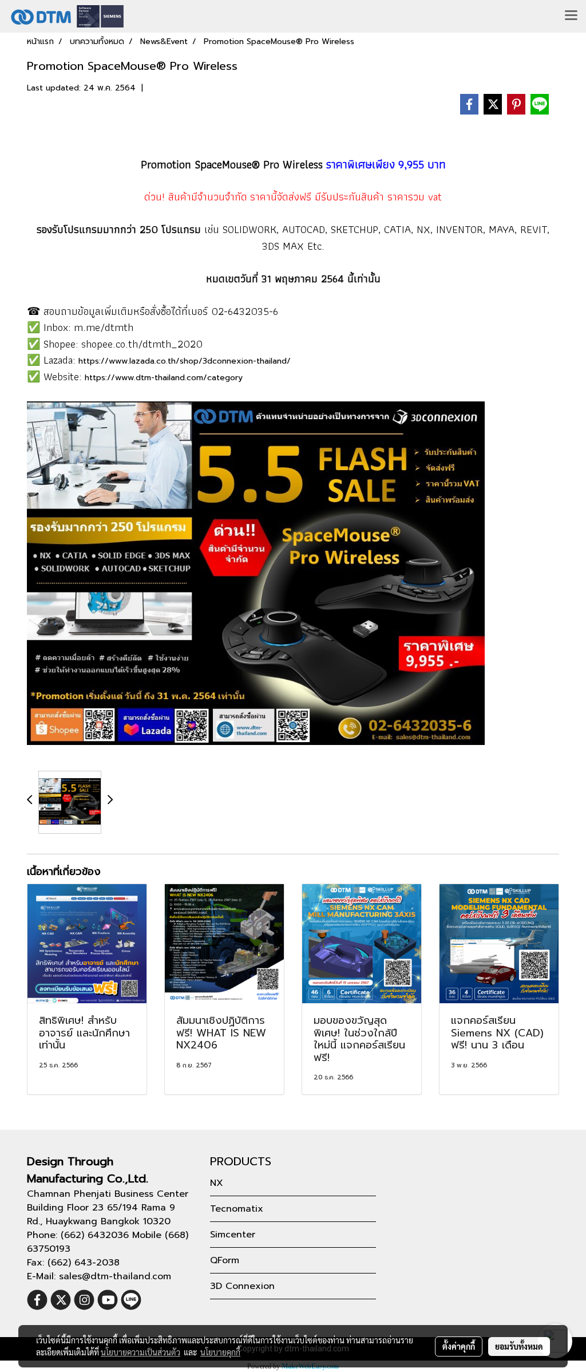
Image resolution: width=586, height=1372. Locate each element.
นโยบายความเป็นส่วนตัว (140, 1352)
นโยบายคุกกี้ (220, 1352)
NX (216, 1183)
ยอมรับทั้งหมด (519, 1346)
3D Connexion (242, 1286)
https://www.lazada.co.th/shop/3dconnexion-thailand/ (184, 361)
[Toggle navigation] (571, 16)
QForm (224, 1260)
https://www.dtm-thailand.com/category (164, 378)
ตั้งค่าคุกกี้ (458, 1346)
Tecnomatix (236, 1209)
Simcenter (232, 1234)
